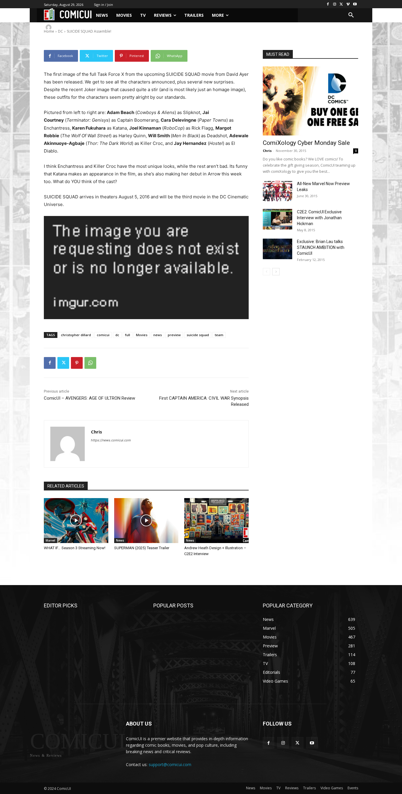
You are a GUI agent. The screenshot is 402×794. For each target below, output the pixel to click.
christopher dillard (76, 335)
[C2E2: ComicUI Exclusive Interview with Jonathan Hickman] (277, 219)
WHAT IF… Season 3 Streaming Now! (74, 548)
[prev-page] (266, 271)
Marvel (50, 540)
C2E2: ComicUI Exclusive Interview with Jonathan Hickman (319, 218)
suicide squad (198, 335)
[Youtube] (354, 4)
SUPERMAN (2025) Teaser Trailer (141, 548)
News (120, 540)
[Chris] (49, 27)
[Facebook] (328, 4)
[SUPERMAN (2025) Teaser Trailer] (146, 520)
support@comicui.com (170, 764)
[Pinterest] (77, 363)
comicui (103, 335)
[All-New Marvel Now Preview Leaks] (277, 191)
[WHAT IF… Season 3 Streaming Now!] (76, 520)
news (157, 335)
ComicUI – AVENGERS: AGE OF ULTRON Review (89, 398)
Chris (62, 27)
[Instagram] (334, 4)
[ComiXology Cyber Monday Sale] (310, 100)
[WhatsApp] (90, 363)
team (219, 335)
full (127, 335)
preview (174, 335)
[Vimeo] (348, 4)
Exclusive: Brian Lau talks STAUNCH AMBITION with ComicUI (320, 247)
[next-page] (276, 271)
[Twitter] (341, 4)
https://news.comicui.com (111, 440)
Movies (141, 335)
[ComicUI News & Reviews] (68, 14)
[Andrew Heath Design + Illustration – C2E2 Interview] (216, 520)
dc (117, 335)
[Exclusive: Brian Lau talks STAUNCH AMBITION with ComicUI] (277, 249)
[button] (351, 15)
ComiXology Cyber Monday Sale (306, 142)
